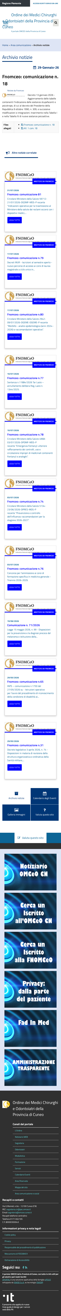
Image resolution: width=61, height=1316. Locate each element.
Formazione (20, 1162)
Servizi (18, 1168)
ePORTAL (6, 1279)
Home (5, 45)
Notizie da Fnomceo (15, 90)
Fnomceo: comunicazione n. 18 (38, 124)
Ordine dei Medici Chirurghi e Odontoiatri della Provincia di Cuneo (29, 21)
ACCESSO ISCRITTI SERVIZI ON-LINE (45, 3)
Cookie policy (10, 1234)
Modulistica (20, 1155)
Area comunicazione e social (27, 1193)
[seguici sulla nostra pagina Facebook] (23, 1267)
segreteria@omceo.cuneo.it (20, 1212)
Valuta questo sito (45, 814)
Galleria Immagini (16, 814)
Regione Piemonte (11, 3)
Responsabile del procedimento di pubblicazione (25, 1247)
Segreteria (19, 1143)
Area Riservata (21, 1181)
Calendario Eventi (22, 1174)
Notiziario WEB (21, 1137)
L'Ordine (18, 1130)
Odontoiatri (20, 1149)
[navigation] (6, 22)
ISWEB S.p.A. (19, 1282)
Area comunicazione (21, 45)
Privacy (8, 1241)
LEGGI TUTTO (14, 220)
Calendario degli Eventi (44, 798)
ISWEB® (39, 1282)
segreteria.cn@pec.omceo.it (18, 1209)
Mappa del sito (21, 1187)
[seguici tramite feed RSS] (26, 1267)
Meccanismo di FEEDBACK (16, 1253)
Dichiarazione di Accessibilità (17, 1260)
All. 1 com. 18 (30, 128)
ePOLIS (48, 1279)
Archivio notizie (16, 798)
